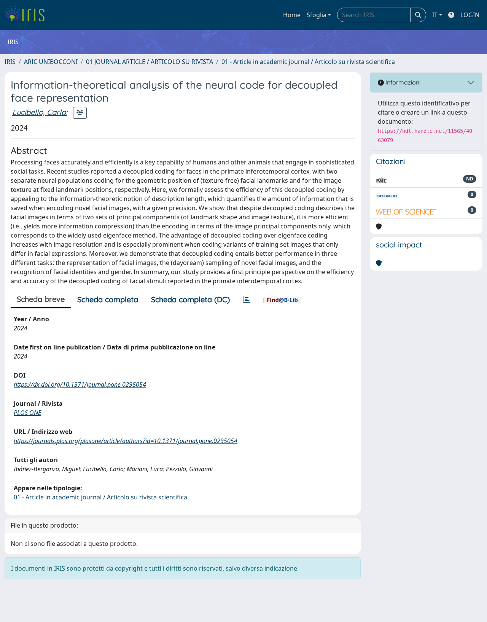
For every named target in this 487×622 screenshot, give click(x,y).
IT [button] (435, 15)
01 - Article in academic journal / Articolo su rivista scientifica (308, 61)
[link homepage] (28, 15)
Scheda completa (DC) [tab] (190, 299)
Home (292, 15)
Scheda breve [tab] (41, 299)
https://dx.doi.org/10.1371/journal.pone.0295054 (80, 384)
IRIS (10, 61)
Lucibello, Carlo (39, 112)
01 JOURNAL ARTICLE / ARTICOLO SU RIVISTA (149, 61)
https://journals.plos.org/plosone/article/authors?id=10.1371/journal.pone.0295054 (125, 441)
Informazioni (402, 82)
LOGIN (469, 15)
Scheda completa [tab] (107, 299)
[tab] (246, 300)
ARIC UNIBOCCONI (51, 61)
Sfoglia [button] (316, 15)
